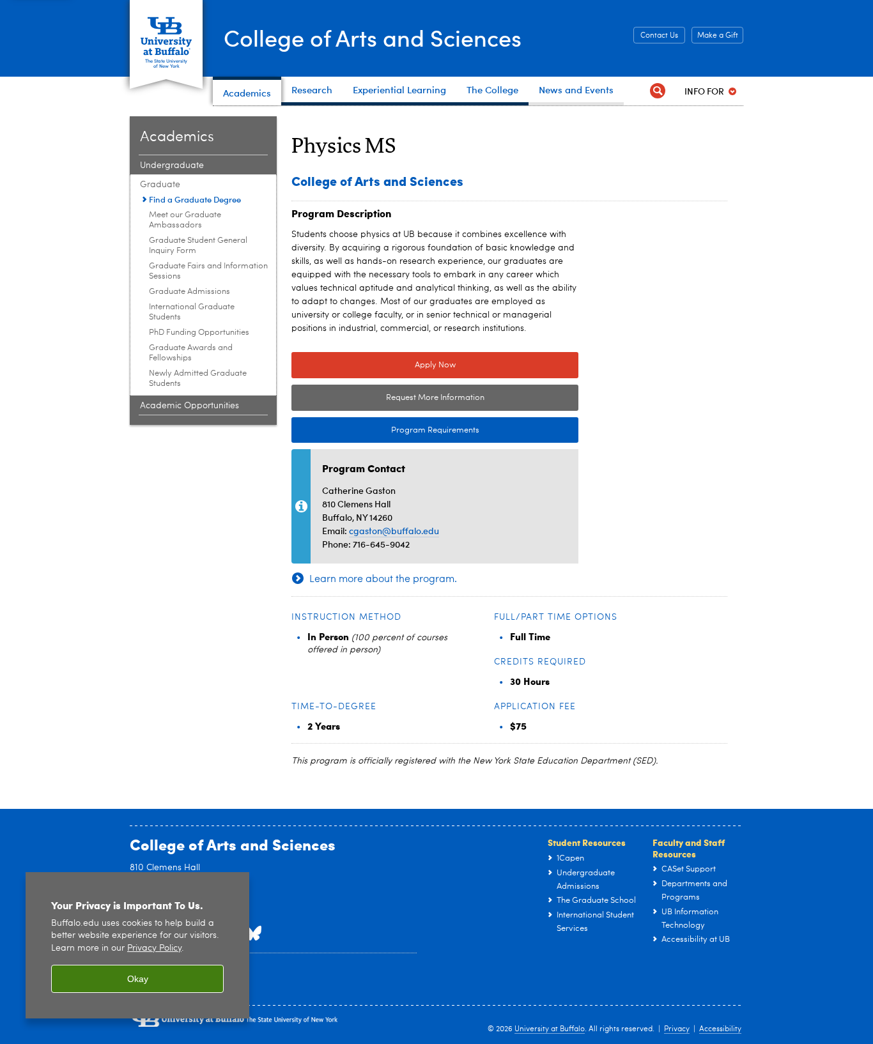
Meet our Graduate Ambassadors (185, 220)
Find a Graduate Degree (195, 199)
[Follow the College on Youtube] (253, 933)
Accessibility (720, 1029)
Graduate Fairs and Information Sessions (208, 271)
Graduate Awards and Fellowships (191, 353)
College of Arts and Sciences (372, 37)
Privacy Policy (154, 948)
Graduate (160, 184)
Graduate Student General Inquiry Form (198, 245)
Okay (137, 979)
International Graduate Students (192, 312)
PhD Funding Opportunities (199, 332)
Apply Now (435, 365)
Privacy (677, 1029)
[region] (137, 945)
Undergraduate (172, 165)
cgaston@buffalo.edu (394, 531)
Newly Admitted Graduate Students (198, 378)
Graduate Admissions (189, 292)
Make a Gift (717, 36)
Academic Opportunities (189, 405)
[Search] (657, 91)
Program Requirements (385, 430)
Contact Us (659, 36)
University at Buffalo (549, 1029)
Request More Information (435, 398)
